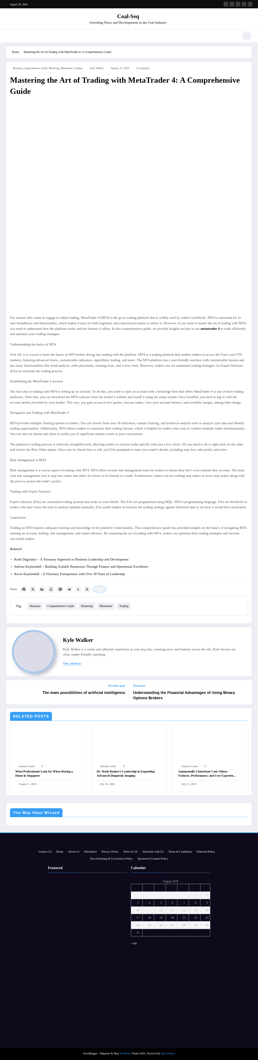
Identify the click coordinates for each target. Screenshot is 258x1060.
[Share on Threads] (87, 589)
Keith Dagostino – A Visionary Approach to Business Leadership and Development (71, 559)
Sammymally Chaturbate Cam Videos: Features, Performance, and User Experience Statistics (207, 774)
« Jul (134, 943)
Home (59, 851)
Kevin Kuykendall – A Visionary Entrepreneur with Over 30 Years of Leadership (69, 574)
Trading (78, 68)
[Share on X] (32, 589)
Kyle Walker (97, 68)
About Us (74, 851)
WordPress (125, 1053)
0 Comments (143, 68)
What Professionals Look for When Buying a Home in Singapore (44, 773)
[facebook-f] (226, 4)
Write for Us (130, 851)
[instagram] (244, 4)
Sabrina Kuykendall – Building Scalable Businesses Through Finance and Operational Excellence (81, 566)
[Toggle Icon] (9, 36)
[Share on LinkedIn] (42, 589)
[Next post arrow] (246, 692)
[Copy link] (99, 589)
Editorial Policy (206, 851)
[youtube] (250, 4)
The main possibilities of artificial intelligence (83, 693)
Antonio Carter (27, 766)
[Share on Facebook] (23, 589)
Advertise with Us (153, 851)
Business (17, 68)
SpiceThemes (168, 1053)
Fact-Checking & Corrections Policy (111, 858)
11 (149, 910)
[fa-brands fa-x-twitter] (232, 4)
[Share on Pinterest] (60, 589)
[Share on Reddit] (69, 589)
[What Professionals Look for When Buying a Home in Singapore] (47, 745)
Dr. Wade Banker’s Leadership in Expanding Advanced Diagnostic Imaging (126, 773)
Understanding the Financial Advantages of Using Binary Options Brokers (184, 695)
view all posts (72, 663)
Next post (139, 685)
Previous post (116, 685)
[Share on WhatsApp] (51, 589)
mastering (54, 68)
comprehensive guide (35, 68)
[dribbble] (238, 4)
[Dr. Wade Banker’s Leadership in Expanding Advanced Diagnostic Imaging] (128, 745)
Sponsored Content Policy (152, 858)
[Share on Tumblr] (78, 589)
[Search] (234, 36)
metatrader (66, 68)
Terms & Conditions (180, 851)
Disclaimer (90, 851)
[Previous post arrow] (11, 692)
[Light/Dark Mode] (247, 36)
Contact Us (45, 851)
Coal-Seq (128, 16)
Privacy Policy (110, 851)
